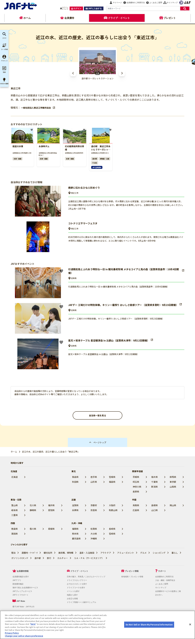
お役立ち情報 (72, 599)
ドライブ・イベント (79, 571)
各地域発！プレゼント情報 (132, 577)
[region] (97, 625)
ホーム (14, 451)
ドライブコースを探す (76, 588)
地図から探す (72, 595)
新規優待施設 (17, 584)
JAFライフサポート (20, 595)
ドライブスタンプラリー (77, 580)
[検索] (184, 8)
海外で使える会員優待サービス (25, 588)
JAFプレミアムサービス (22, 591)
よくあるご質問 (161, 584)
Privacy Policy (12, 633)
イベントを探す (73, 591)
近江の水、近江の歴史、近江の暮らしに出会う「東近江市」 (51, 451)
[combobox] (143, 8)
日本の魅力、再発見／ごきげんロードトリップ (86, 577)
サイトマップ (160, 588)
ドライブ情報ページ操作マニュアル (81, 602)
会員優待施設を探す (20, 577)
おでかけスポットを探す (77, 584)
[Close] (190, 624)
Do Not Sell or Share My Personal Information (149, 624)
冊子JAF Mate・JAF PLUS (23, 607)
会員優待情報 (23, 571)
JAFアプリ (16, 580)
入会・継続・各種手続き (165, 580)
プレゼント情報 (132, 571)
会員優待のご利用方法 (164, 577)
